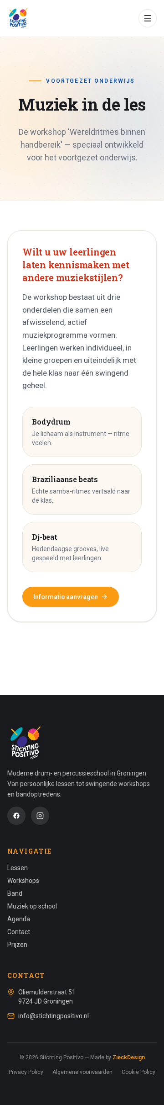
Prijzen (17, 944)
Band (14, 893)
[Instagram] (40, 816)
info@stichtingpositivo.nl (53, 1016)
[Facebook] (16, 816)
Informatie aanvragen (65, 596)
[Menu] (147, 18)
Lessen (17, 867)
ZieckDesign (129, 1057)
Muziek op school (32, 906)
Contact (18, 931)
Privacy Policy (26, 1072)
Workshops (23, 880)
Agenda (18, 919)
